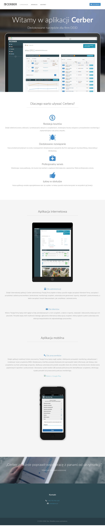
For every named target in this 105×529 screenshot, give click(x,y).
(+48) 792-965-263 (53, 500)
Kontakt (43, 4)
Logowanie (96, 4)
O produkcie (24, 4)
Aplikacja (34, 4)
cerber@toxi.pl (53, 503)
